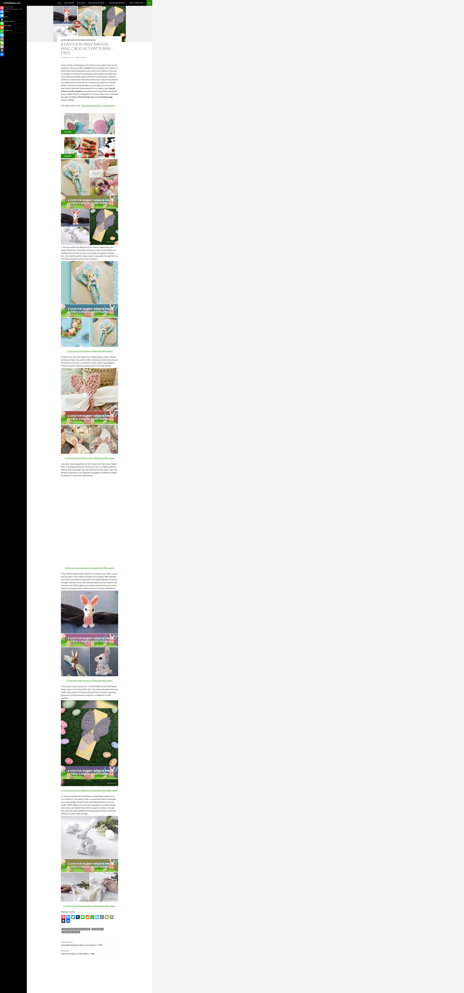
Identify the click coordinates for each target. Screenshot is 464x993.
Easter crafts (98, 929)
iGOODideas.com (12, 3)
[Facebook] (68, 917)
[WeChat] (106, 917)
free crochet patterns (71, 932)
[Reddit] (87, 917)
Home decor (90, 40)
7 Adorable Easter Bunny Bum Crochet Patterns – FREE (81, 943)
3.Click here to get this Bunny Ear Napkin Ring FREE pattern (89, 568)
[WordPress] (102, 917)
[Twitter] (73, 917)
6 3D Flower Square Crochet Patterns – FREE (78, 952)
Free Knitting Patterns (117, 3)
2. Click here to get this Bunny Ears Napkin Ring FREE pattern (89, 458)
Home (59, 3)
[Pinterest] (63, 917)
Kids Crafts (81, 3)
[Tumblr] (77, 917)
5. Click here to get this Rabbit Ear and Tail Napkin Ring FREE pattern (89, 790)
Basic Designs (69, 3)
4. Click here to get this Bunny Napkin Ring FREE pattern (89, 680)
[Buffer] (63, 921)
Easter (63, 40)
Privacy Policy (9, 21)
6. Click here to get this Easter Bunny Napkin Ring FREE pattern (89, 906)
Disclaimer (7, 26)
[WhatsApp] (92, 917)
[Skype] (97, 917)
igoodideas (82, 57)
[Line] (82, 917)
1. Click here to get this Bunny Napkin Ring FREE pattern (89, 351)
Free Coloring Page (136, 3)
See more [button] (68, 132)
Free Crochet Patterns (96, 3)
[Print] (111, 917)
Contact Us (8, 30)
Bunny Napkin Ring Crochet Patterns (76, 929)
